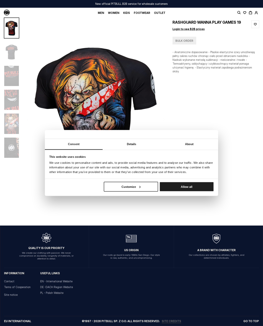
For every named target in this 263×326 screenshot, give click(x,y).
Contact (9, 281)
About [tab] (189, 144)
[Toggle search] (239, 13)
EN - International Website (56, 281)
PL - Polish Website (52, 292)
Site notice (11, 294)
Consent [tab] (74, 144)
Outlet (159, 12)
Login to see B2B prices (189, 29)
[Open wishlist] (245, 13)
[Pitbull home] (7, 13)
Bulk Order (184, 40)
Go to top (251, 321)
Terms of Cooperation (17, 287)
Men (101, 12)
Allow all (186, 186)
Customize (128, 186)
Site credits (171, 321)
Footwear (142, 12)
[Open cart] (250, 13)
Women (113, 12)
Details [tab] (131, 144)
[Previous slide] (36, 120)
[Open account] (256, 13)
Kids (126, 12)
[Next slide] (155, 120)
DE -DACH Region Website (56, 287)
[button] (96, 120)
